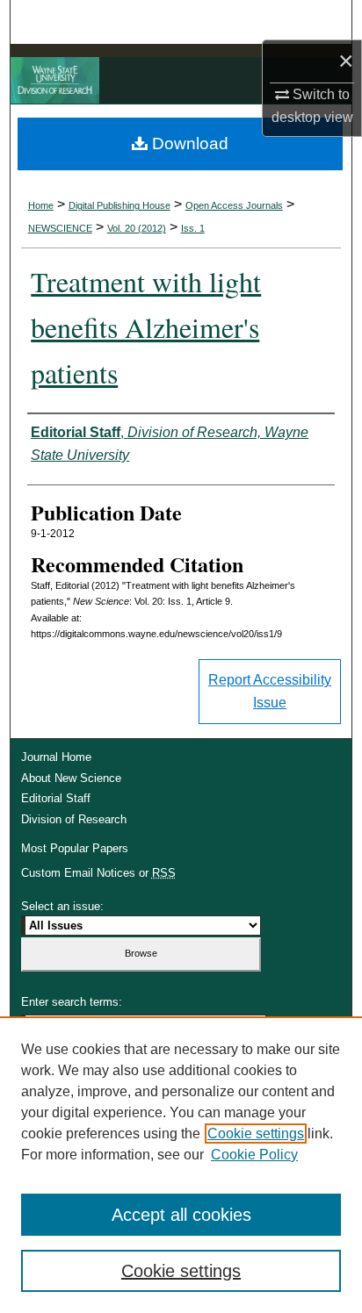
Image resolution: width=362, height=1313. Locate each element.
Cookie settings (255, 1133)
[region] (181, 1164)
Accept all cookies (181, 1214)
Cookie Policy (254, 1154)
